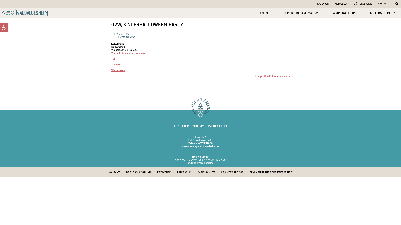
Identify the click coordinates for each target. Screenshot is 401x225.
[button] (396, 3)
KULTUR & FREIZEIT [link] (381, 12)
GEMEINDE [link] (265, 12)
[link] (4, 27)
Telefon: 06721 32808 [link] (200, 143)
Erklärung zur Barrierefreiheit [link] (271, 172)
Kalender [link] (323, 3)
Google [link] (116, 64)
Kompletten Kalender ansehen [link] (272, 76)
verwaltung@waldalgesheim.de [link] (200, 146)
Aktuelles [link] (341, 3)
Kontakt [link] (383, 3)
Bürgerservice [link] (363, 3)
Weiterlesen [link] (118, 70)
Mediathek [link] (164, 172)
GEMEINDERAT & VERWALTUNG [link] (302, 12)
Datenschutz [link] (206, 172)
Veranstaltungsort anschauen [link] (128, 52)
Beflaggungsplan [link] (138, 172)
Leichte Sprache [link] (232, 172)
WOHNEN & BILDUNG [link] (345, 12)
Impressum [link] (184, 172)
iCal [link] (114, 58)
